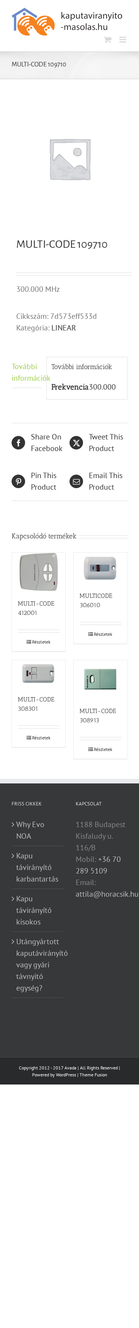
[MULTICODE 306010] (100, 568)
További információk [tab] (27, 372)
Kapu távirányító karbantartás (37, 867)
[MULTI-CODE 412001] (38, 572)
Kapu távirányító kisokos (34, 910)
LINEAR (63, 328)
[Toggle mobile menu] (123, 40)
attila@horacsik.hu (107, 894)
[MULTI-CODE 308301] (38, 673)
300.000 (102, 387)
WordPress (66, 1075)
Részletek (41, 642)
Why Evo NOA (30, 830)
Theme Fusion (93, 1075)
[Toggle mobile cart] (108, 40)
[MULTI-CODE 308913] (100, 679)
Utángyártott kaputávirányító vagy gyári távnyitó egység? (37, 964)
